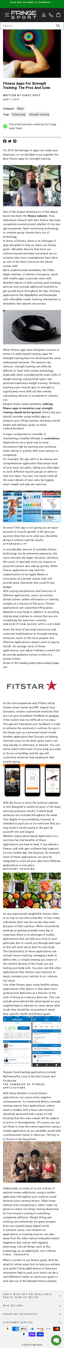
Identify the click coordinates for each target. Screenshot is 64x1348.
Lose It (25, 1076)
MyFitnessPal (11, 1076)
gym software (33, 848)
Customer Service (18, 1322)
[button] (56, 1340)
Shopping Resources (20, 1314)
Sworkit (43, 745)
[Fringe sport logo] (23, 15)
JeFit (33, 459)
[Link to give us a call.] (51, 15)
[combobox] (32, 26)
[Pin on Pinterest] (15, 141)
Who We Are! (13, 1305)
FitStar (42, 703)
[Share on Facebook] (5, 141)
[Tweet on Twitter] (10, 141)
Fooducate (9, 1080)
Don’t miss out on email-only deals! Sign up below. (27, 1295)
